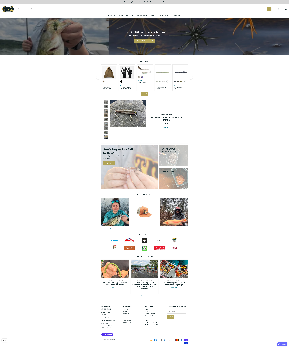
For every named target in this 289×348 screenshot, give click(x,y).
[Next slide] (106, 140)
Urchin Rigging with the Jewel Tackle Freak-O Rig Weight (174, 284)
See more (144, 296)
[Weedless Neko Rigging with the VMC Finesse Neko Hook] (115, 269)
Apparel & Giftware (142, 16)
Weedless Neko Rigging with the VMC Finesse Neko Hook (115, 284)
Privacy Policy (148, 318)
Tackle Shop (111, 16)
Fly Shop (120, 16)
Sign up (171, 317)
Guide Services (163, 16)
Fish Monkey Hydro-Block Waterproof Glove (127, 88)
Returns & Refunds (150, 313)
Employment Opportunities (152, 324)
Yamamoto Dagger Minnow (161, 88)
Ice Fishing (153, 16)
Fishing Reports (175, 16)
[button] (106, 102)
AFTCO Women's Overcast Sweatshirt (107, 88)
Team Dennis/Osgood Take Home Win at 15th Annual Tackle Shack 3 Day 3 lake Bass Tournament (144, 286)
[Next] (191, 77)
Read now (114, 287)
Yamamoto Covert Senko (179, 88)
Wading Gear (130, 16)
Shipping (147, 311)
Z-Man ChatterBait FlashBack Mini (143, 83)
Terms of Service (149, 316)
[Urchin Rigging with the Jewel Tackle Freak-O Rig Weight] (174, 269)
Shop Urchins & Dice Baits (144, 41)
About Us (147, 309)
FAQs (146, 320)
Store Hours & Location (151, 322)
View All (144, 94)
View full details (166, 127)
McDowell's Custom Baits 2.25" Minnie (167, 118)
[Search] (269, 9)
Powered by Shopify (105, 341)
